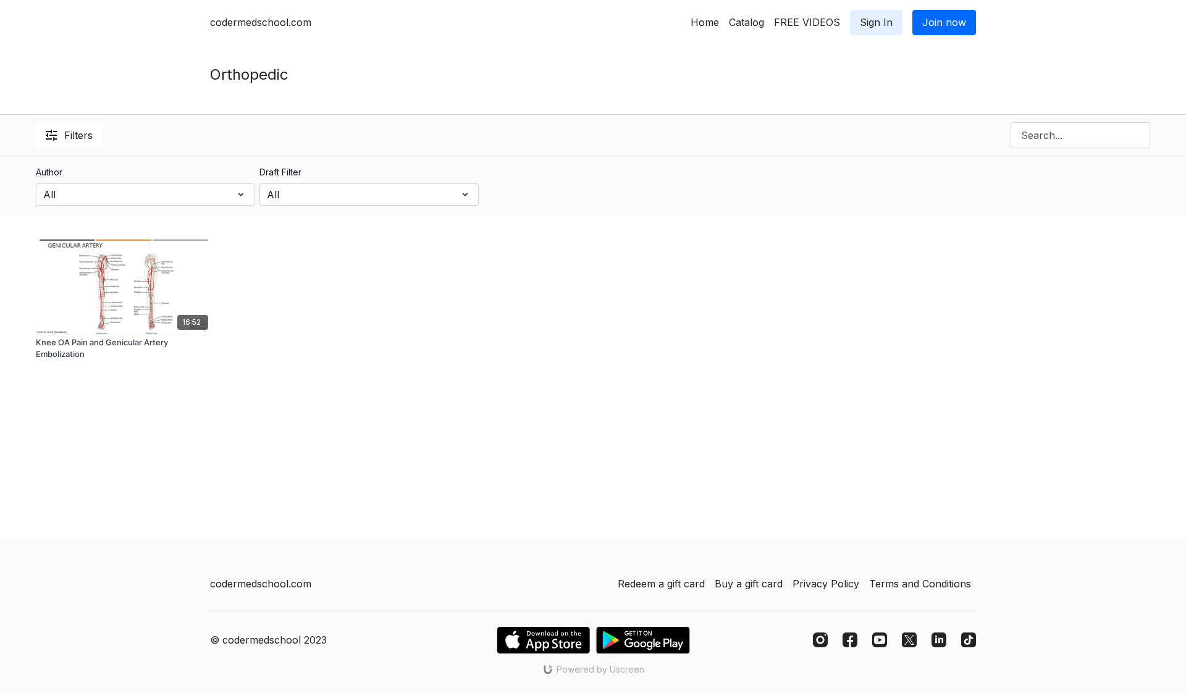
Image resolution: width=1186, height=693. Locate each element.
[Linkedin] (939, 639)
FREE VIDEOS (807, 22)
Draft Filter (280, 172)
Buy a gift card (749, 584)
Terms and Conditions (920, 584)
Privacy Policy (826, 584)
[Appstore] (543, 640)
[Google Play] (643, 640)
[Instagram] (820, 639)
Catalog (746, 22)
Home (705, 22)
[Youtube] (879, 639)
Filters (78, 135)
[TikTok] (968, 639)
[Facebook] (850, 639)
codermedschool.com (260, 22)
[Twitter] (909, 639)
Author (49, 172)
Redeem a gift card (661, 584)
